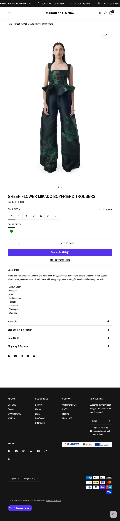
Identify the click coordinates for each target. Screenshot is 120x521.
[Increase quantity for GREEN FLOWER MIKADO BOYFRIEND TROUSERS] (19, 243)
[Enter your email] (109, 421)
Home (10, 24)
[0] (110, 13)
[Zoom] (106, 35)
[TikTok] (48, 451)
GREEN (11, 231)
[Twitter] (18, 451)
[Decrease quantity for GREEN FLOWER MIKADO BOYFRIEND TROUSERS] (10, 243)
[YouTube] (33, 451)
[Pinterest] (22, 356)
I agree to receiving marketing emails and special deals (101, 431)
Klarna (38, 409)
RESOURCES (42, 399)
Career (11, 409)
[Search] (105, 13)
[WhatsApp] (28, 356)
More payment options (60, 259)
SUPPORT (67, 399)
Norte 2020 (67, 418)
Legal (37, 413)
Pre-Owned (40, 418)
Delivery (38, 404)
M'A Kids (11, 418)
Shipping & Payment (18, 346)
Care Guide (13, 338)
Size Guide (40, 422)
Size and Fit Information (20, 329)
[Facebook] (10, 356)
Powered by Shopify (53, 500)
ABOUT (11, 399)
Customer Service (70, 404)
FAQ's (65, 409)
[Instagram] (25, 451)
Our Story (12, 404)
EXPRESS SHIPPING (106, 3)
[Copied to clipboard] (34, 356)
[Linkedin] (11, 459)
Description (14, 269)
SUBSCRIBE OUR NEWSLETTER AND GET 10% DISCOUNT (61, 3)
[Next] (65, 187)
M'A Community (14, 413)
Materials (12, 321)
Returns (65, 413)
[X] (16, 356)
